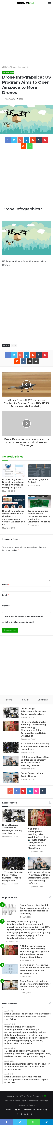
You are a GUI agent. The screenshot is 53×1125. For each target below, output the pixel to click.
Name (5, 584)
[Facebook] (17, 791)
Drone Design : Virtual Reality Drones (32, 774)
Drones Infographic (19, 67)
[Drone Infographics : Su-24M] (39, 470)
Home (7, 67)
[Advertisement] (26, 36)
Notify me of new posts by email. (19, 622)
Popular (25, 699)
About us (17, 1110)
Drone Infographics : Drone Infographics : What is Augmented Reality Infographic (13, 483)
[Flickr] (36, 791)
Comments (43, 699)
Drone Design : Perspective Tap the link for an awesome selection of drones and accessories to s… (35, 969)
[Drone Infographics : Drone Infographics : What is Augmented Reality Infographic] (13, 470)
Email (5, 595)
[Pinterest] (23, 791)
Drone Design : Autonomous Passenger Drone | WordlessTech (33, 711)
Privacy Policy (29, 1110)
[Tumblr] (43, 791)
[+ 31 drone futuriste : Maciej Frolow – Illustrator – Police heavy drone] (11, 747)
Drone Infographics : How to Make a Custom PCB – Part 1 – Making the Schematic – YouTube (39, 516)
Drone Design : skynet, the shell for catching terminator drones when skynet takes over (35, 985)
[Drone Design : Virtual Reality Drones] (11, 777)
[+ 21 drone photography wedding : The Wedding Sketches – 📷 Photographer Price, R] (11, 726)
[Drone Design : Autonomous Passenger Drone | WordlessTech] (11, 712)
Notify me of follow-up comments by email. (24, 616)
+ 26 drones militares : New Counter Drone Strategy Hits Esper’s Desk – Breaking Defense (35, 761)
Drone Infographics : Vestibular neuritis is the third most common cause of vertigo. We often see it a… (13, 518)
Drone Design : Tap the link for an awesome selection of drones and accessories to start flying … (35, 909)
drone (14, 345)
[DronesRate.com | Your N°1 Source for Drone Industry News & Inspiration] (26, 3)
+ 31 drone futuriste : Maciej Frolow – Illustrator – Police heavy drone (35, 746)
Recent (8, 699)
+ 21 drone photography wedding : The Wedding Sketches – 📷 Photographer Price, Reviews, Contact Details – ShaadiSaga (34, 729)
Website (6, 606)
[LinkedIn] (30, 791)
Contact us (42, 1110)
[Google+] (10, 791)
